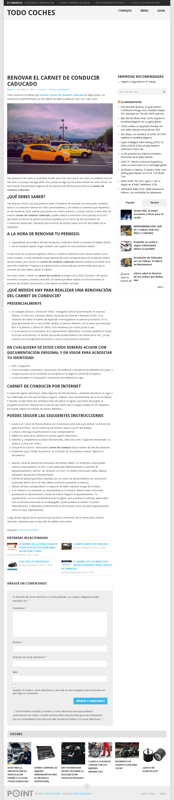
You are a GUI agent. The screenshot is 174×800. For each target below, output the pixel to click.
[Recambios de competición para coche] (127, 750)
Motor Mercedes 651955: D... (111, 3)
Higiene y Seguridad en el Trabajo (138, 81)
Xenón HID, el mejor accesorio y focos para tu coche (149, 214)
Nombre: (18, 642)
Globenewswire (131, 102)
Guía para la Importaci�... (40, 3)
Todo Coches (31, 12)
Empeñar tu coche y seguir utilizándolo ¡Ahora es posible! (146, 245)
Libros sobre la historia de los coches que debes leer (148, 277)
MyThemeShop (82, 793)
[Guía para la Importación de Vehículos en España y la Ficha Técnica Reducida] (19, 753)
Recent (155, 202)
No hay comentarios (59, 89)
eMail (145, 10)
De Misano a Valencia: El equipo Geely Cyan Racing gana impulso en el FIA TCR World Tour (143, 173)
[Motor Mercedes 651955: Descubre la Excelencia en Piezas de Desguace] (73, 753)
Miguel (10, 89)
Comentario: (20, 608)
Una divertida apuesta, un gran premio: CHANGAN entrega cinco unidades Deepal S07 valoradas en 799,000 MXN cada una (143, 110)
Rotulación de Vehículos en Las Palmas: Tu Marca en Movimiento (148, 261)
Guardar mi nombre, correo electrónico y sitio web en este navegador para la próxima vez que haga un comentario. (59, 692)
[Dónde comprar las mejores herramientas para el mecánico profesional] (46, 753)
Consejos (125, 10)
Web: (15, 672)
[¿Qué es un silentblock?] (154, 753)
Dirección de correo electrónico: (30, 657)
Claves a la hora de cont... (146, 3)
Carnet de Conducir (28, 530)
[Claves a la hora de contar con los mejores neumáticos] (100, 750)
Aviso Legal (148, 793)
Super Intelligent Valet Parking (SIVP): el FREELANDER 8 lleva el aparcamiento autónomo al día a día (142, 145)
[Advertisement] (87, 45)
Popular (130, 202)
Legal (161, 10)
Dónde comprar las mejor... (75, 3)
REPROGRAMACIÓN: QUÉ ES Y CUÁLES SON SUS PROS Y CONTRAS (148, 230)
